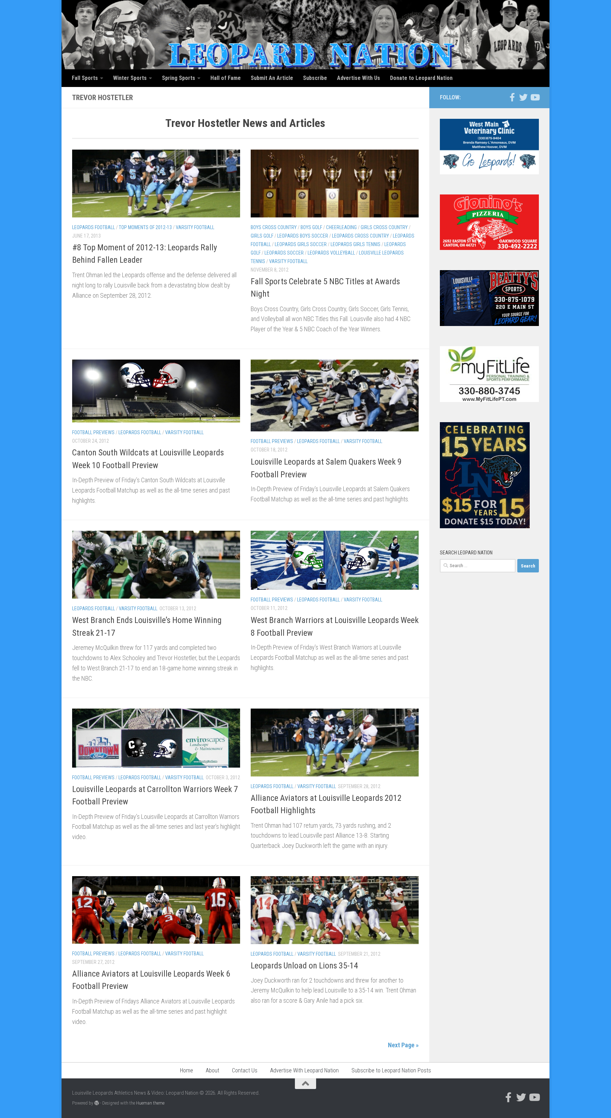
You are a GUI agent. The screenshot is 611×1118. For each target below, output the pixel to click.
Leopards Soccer (284, 253)
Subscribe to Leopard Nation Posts (391, 1070)
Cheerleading (341, 227)
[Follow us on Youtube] (534, 97)
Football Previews (93, 432)
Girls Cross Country (384, 227)
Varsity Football (195, 227)
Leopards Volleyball (331, 253)
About (212, 1070)
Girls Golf (262, 236)
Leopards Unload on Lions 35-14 (304, 966)
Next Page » (403, 1045)
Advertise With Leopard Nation (304, 1070)
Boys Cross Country (274, 227)
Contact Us (244, 1070)
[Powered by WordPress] (96, 1103)
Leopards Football (93, 227)
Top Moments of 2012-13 (145, 227)
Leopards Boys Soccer (302, 236)
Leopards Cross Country (360, 236)
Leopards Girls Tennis (355, 244)
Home (186, 1070)
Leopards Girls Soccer (301, 244)
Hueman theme (150, 1103)
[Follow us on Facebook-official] (512, 97)
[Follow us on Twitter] (523, 97)
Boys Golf (311, 227)
